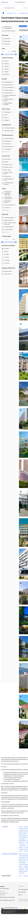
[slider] (2, 54)
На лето (20, 826)
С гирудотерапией (23, 828)
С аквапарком (22, 838)
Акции (20, 894)
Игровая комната (9, 220)
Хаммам (7, 120)
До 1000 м (6, 260)
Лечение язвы (22, 860)
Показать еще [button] (5, 151)
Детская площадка (9, 217)
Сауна (6, 117)
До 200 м (6, 254)
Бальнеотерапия (9, 138)
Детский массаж (8, 229)
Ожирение (21, 869)
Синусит (21, 865)
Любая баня (8, 112)
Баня (6, 114)
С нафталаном (22, 845)
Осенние (21, 847)
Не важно (6, 248)
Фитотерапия (8, 141)
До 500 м (6, 257)
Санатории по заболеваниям (9, 853)
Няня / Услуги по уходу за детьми (10, 223)
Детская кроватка (9, 226)
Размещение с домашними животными (7, 193)
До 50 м (6, 251)
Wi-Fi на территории (10, 204)
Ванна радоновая (9, 146)
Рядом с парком (22, 833)
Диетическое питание (7, 201)
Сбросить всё (22, 26)
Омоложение (8, 149)
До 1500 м (6, 263)
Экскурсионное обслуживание (8, 197)
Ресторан (7, 207)
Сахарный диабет (23, 871)
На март (21, 850)
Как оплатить (22, 892)
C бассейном (22, 844)
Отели (20, 875)
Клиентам (21, 886)
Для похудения (22, 862)
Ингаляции (7, 143)
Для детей (21, 842)
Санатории (5, 826)
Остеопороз (22, 872)
